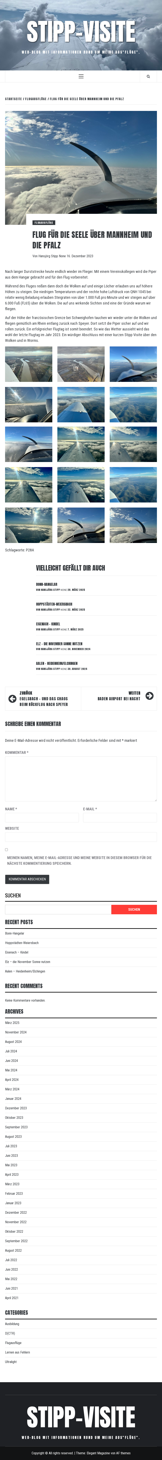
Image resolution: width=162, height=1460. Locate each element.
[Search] (148, 76)
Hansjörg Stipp (48, 256)
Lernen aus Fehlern (17, 1352)
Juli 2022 (11, 1260)
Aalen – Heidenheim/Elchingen (56, 663)
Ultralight (11, 1362)
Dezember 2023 (16, 1108)
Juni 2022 (11, 1269)
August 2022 (13, 1251)
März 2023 (12, 1184)
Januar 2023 (13, 1203)
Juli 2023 (11, 1146)
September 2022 (16, 1241)
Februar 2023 (14, 1194)
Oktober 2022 (14, 1232)
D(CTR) (10, 1333)
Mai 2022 (11, 1279)
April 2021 (12, 1298)
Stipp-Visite (81, 31)
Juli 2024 (11, 1051)
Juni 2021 (11, 1288)
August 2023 (13, 1137)
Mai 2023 (11, 1165)
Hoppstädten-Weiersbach (54, 604)
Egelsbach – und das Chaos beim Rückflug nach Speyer (44, 698)
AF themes (123, 1453)
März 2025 (12, 1023)
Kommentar (16, 752)
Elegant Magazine (98, 1453)
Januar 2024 (13, 1099)
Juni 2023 (11, 1156)
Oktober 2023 (14, 1118)
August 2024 (13, 1042)
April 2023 (12, 1175)
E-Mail (90, 809)
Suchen (13, 895)
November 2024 (16, 1032)
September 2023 (16, 1127)
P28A (30, 550)
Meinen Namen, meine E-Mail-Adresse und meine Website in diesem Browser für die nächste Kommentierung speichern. (79, 860)
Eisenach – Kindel (48, 623)
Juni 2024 (11, 1061)
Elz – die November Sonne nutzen (59, 643)
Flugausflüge (44, 223)
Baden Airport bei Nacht (119, 696)
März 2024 (12, 1089)
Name (11, 809)
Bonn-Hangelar (46, 584)
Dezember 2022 (16, 1213)
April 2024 (12, 1080)
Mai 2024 (11, 1070)
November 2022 (16, 1222)
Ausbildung (12, 1324)
